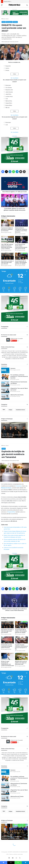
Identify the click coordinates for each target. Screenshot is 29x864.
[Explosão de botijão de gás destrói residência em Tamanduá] (7, 222)
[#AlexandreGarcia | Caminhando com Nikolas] (5, 384)
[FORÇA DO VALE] (14, 5)
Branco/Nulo (9, 105)
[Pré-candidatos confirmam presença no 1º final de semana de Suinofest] (5, 377)
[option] (14, 430)
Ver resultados (14, 78)
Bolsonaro (8, 85)
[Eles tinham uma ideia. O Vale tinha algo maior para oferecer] (7, 256)
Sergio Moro (9, 103)
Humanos (12, 368)
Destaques (9, 22)
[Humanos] (5, 370)
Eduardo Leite (9, 89)
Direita (7, 70)
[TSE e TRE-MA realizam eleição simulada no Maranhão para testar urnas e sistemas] (7, 239)
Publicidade (14, 136)
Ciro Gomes (9, 87)
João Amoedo (9, 92)
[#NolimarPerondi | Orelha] (5, 397)
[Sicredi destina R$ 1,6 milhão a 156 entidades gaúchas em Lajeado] (21, 256)
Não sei (7, 107)
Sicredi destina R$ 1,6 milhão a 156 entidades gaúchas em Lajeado (21, 262)
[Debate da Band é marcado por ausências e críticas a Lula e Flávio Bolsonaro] (21, 222)
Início (3, 18)
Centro (7, 68)
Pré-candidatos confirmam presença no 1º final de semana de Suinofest (19, 376)
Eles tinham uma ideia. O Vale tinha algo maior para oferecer (7, 262)
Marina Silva (9, 101)
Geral (7, 18)
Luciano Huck (9, 96)
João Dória (8, 94)
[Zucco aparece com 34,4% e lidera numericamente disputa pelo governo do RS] (21, 239)
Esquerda (8, 66)
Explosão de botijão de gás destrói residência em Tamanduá (7, 229)
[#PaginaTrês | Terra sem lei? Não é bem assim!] (5, 390)
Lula (7, 98)
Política (15, 22)
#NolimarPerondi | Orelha (16, 394)
